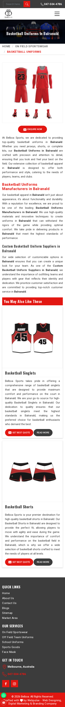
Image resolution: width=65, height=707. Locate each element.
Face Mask (9, 652)
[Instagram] (14, 683)
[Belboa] (8, 13)
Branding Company (45, 703)
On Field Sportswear (31, 46)
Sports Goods (11, 647)
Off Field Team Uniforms (18, 637)
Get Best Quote (21, 432)
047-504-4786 (53, 4)
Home (6, 46)
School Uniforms (13, 642)
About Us (8, 598)
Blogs (5, 608)
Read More (43, 432)
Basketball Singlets (20, 373)
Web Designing (51, 700)
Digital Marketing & (20, 703)
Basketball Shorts (19, 507)
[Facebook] (5, 683)
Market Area (10, 618)
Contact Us (9, 603)
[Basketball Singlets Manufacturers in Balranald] (32, 337)
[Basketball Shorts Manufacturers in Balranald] (32, 471)
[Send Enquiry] (3, 702)
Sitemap (7, 613)
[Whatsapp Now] (3, 695)
